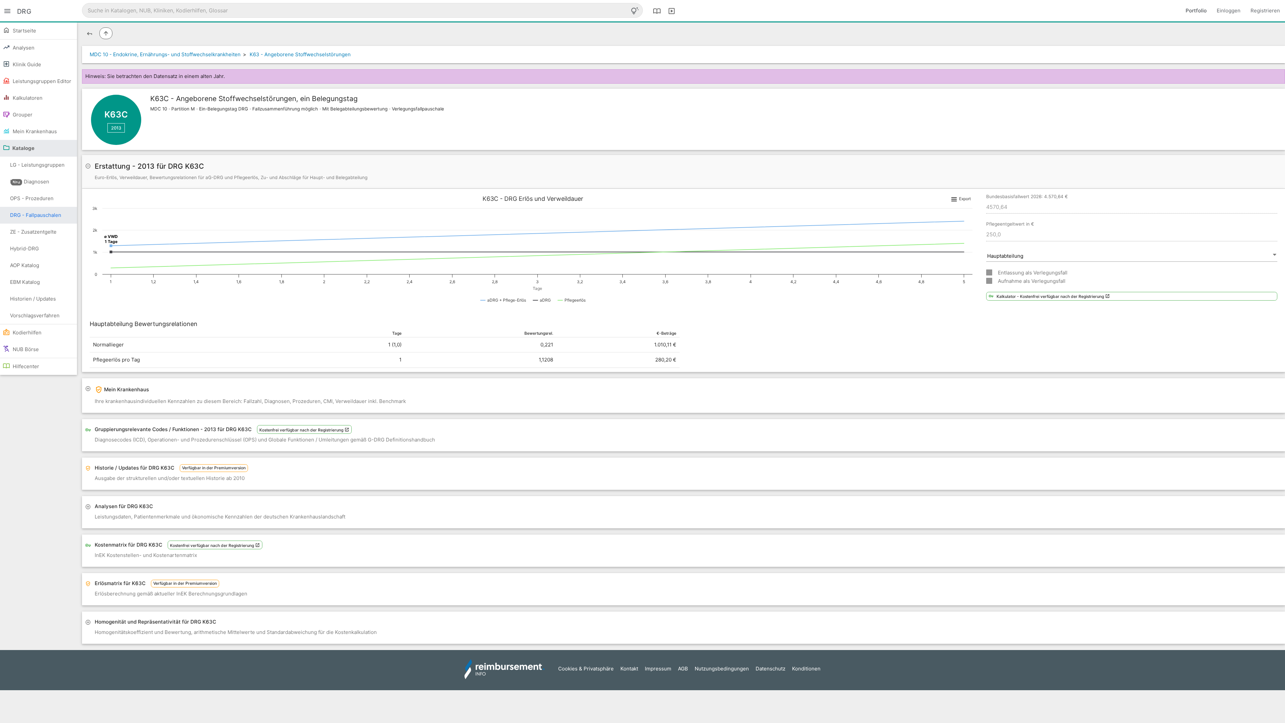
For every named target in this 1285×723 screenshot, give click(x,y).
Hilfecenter (25, 366)
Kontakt (629, 668)
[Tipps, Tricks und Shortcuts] (635, 10)
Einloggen (1228, 10)
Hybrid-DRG (24, 248)
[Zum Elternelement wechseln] (105, 33)
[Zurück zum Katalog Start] (89, 33)
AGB (683, 668)
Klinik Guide (26, 64)
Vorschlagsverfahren (35, 315)
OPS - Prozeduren (32, 198)
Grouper (21, 114)
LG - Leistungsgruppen (37, 167)
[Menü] (7, 10)
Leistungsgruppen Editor (41, 81)
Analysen (22, 48)
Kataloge (22, 148)
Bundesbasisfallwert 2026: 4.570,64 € (1027, 196)
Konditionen (806, 668)
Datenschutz (770, 668)
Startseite (23, 30)
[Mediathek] (672, 10)
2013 (116, 128)
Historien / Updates (33, 299)
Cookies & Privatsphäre (586, 668)
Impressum (658, 668)
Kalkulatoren (26, 98)
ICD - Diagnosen (29, 181)
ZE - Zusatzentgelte (33, 232)
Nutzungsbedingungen (722, 668)
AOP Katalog (24, 265)
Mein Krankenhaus (34, 131)
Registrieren (1265, 10)
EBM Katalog (25, 282)
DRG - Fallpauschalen (35, 215)
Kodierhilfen (26, 332)
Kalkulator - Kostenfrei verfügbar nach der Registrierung (1051, 296)
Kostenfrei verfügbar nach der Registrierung (301, 429)
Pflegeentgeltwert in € (1010, 224)
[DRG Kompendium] (657, 10)
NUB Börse (25, 349)
